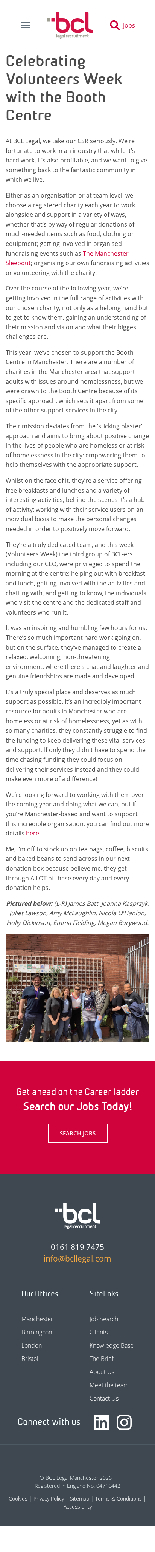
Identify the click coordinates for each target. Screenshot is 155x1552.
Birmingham (37, 1332)
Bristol (29, 1358)
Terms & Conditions (118, 1498)
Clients (99, 1332)
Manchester (37, 1319)
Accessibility (78, 1506)
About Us (102, 1372)
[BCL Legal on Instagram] (124, 1422)
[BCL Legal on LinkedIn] (101, 1422)
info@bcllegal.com (77, 1258)
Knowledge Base (112, 1345)
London (31, 1345)
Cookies (18, 1498)
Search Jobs (78, 1133)
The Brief (102, 1358)
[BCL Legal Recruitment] (77, 1216)
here (32, 833)
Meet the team (109, 1385)
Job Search (104, 1319)
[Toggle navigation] (25, 25)
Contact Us (104, 1398)
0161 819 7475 (77, 1247)
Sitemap (79, 1498)
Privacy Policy (48, 1498)
